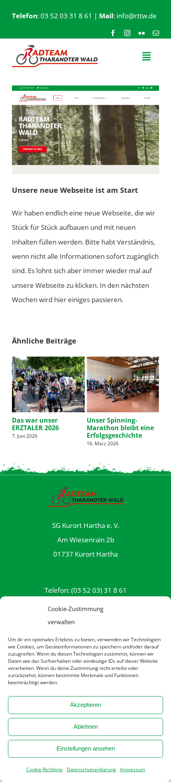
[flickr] (141, 33)
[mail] (156, 33)
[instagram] (127, 33)
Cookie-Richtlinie (44, 769)
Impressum (132, 769)
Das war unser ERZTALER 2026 (35, 424)
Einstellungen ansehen (85, 748)
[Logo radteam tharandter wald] (55, 48)
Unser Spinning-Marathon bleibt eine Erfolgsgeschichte (120, 428)
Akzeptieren (85, 704)
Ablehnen (86, 726)
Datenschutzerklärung (91, 769)
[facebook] (113, 33)
